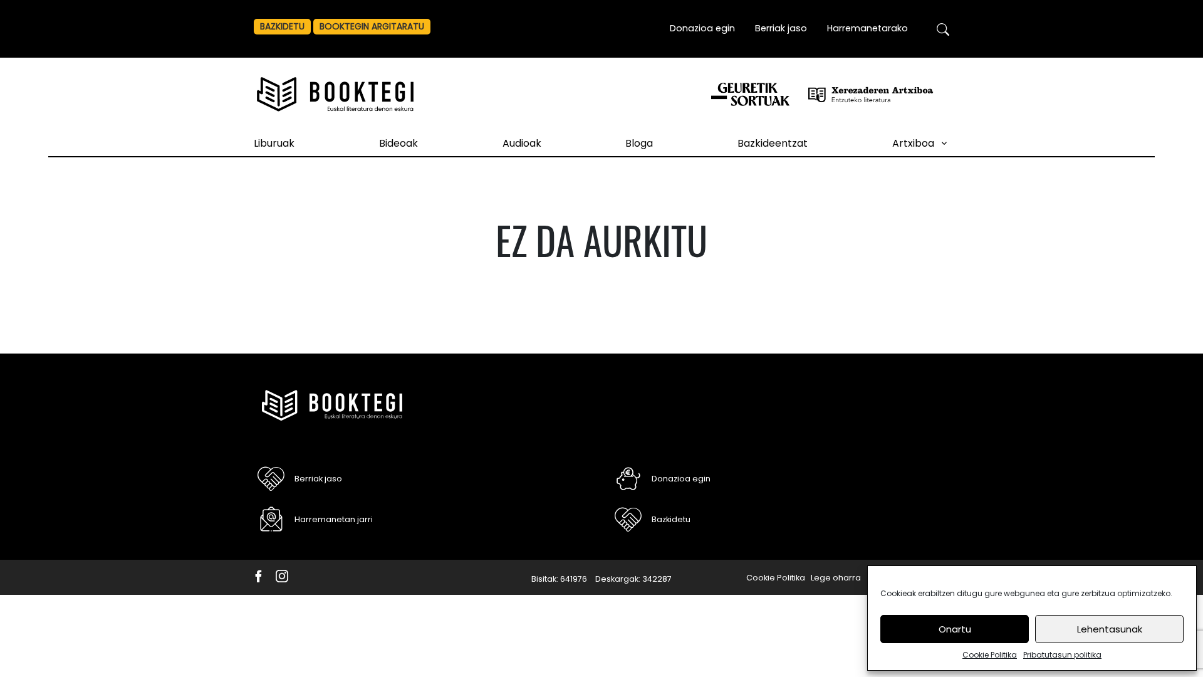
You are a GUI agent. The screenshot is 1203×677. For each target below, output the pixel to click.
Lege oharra (836, 577)
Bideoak (398, 143)
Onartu (955, 629)
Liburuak (274, 143)
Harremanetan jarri (333, 519)
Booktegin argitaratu (372, 26)
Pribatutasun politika (1062, 654)
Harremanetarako (867, 28)
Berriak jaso (781, 28)
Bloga (639, 143)
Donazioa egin (702, 28)
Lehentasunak (1109, 629)
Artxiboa (913, 143)
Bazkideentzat (772, 143)
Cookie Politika (989, 654)
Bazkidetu (282, 26)
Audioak (522, 143)
